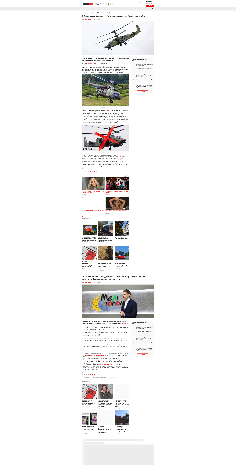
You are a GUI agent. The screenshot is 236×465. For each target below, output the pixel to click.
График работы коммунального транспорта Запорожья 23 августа (105, 239)
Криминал (130, 9)
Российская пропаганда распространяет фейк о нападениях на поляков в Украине (89, 239)
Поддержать (150, 5)
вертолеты (85, 174)
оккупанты (112, 174)
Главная (85, 9)
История (139, 9)
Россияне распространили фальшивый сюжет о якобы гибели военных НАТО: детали (105, 429)
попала (121, 156)
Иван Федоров (96, 377)
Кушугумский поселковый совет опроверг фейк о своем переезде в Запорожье (121, 429)
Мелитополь (102, 377)
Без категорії (88, 12)
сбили (108, 110)
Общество (120, 9)
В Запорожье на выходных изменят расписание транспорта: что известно (122, 264)
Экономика (110, 9)
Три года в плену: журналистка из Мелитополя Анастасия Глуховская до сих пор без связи (105, 403)
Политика (101, 9)
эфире (126, 323)
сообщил (89, 63)
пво (117, 174)
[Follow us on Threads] (153, 3)
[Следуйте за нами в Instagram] (146, 3)
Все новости (142, 91)
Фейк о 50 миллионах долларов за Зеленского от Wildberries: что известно (89, 429)
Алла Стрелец (88, 19)
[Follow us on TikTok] (151, 3)
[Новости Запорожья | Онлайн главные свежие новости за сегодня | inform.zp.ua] (87, 4)
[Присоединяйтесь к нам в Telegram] (147, 3)
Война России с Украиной (93, 174)
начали (99, 166)
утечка (108, 377)
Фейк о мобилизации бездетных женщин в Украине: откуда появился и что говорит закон (122, 403)
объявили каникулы (106, 364)
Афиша (147, 9)
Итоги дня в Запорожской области (121, 237)
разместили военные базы (96, 355)
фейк (112, 377)
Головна (83, 12)
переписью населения (103, 360)
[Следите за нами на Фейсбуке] (144, 3)
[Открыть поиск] (152, 9)
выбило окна (122, 159)
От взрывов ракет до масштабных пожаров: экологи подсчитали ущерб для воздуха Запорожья (105, 265)
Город (93, 9)
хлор (116, 377)
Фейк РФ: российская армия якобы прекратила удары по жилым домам (88, 264)
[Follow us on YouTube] (149, 3)
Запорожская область (104, 174)
